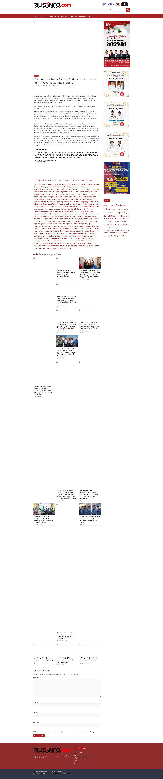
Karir (75, 760)
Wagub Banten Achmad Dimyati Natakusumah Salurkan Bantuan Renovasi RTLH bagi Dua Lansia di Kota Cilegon (66, 352)
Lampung (108, 220)
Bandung (112, 206)
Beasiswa (126, 206)
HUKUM (126, 209)
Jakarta (122, 212)
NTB (128, 225)
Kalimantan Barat (116, 218)
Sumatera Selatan (109, 232)
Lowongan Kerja (118, 221)
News (125, 225)
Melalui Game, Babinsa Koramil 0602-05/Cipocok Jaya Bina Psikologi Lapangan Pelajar (66, 273)
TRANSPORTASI (107, 236)
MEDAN (109, 225)
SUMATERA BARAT (124, 230)
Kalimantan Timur (124, 218)
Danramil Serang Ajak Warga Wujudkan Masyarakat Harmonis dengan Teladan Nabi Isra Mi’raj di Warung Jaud (90, 326)
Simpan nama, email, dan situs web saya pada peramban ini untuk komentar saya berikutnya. (65, 732)
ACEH (105, 206)
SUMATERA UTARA (121, 232)
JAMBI (128, 213)
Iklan (105, 213)
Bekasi (107, 209)
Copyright (76, 755)
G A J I (122, 209)
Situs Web (36, 722)
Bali (108, 206)
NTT (104, 228)
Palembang (113, 228)
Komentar (37, 678)
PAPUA (119, 228)
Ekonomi (45, 16)
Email (35, 712)
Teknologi (82, 16)
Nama (35, 702)
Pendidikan (73, 16)
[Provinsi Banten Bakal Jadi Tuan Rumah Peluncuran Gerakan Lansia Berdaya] (90, 645)
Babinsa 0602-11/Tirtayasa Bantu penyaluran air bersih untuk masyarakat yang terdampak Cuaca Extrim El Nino (67, 300)
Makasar (125, 221)
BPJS (115, 209)
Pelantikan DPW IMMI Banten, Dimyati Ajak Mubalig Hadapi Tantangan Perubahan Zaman (43, 519)
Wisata (90, 16)
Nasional (53, 16)
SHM (114, 230)
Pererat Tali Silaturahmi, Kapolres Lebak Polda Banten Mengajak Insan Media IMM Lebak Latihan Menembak (43, 390)
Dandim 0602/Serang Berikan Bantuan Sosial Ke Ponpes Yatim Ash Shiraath (43, 659)
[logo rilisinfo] (52, 747)
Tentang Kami (78, 752)
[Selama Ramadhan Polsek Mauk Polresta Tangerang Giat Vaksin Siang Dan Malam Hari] (67, 504)
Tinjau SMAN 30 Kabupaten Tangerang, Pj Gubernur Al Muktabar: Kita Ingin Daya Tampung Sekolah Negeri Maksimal (66, 326)
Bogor (112, 209)
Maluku (105, 225)
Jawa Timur (126, 216)
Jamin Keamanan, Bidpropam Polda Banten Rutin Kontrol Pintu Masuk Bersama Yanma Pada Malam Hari (89, 494)
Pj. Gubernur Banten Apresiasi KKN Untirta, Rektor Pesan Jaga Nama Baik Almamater (65, 660)
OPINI (107, 228)
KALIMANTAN (107, 218)
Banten (37, 76)
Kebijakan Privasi (79, 758)
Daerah (36, 16)
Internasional (62, 16)
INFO (108, 213)
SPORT (117, 230)
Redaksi (46, 85)
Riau (111, 230)
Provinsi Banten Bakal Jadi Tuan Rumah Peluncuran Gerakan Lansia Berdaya (89, 659)
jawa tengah (117, 216)
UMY (112, 236)
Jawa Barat (108, 216)
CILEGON (118, 209)
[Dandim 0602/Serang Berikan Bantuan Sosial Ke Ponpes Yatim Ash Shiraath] (44, 645)
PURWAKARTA (107, 230)
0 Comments (54, 85)
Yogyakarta (119, 235)
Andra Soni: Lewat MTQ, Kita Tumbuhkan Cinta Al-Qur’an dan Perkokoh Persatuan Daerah (90, 519)
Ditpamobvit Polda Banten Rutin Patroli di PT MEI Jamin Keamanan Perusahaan (63, 180)
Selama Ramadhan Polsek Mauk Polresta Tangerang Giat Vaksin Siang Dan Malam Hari (66, 635)
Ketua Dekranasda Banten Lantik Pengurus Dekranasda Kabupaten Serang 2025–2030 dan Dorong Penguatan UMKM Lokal (90, 274)
